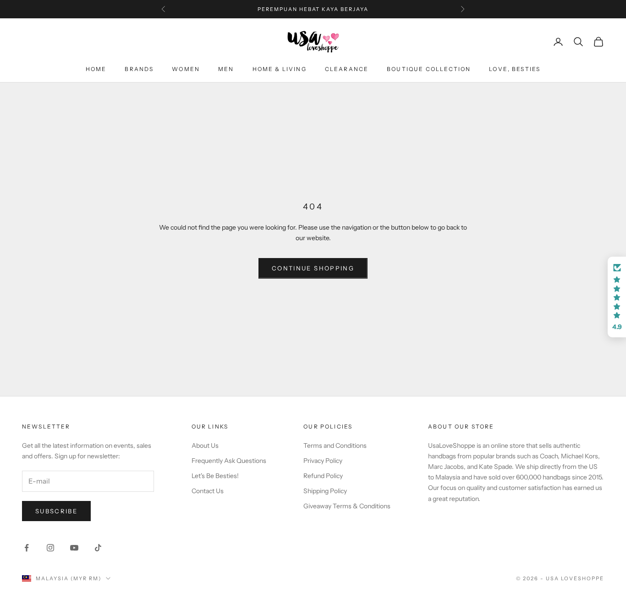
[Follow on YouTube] (74, 547)
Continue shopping (313, 268)
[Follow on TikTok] (98, 547)
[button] (617, 297)
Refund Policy (323, 476)
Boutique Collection (429, 69)
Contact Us (208, 491)
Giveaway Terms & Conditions (346, 506)
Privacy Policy (322, 460)
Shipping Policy (325, 491)
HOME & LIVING (280, 69)
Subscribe (56, 511)
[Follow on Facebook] (26, 547)
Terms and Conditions (335, 445)
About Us (205, 445)
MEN (226, 69)
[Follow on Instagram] (50, 547)
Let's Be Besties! (215, 476)
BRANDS (139, 69)
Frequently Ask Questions (229, 460)
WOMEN (186, 69)
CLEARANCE (346, 69)
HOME (96, 69)
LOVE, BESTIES (514, 69)
